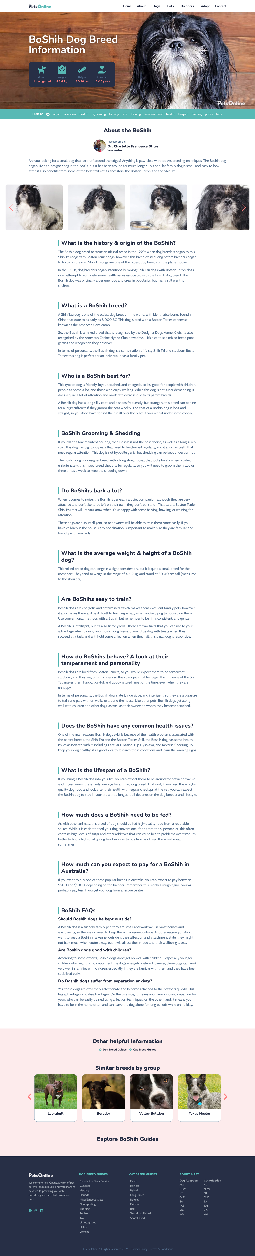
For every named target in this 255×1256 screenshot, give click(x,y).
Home (127, 6)
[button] (155, 6)
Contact (220, 6)
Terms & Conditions (161, 1249)
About (141, 6)
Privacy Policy (139, 1249)
